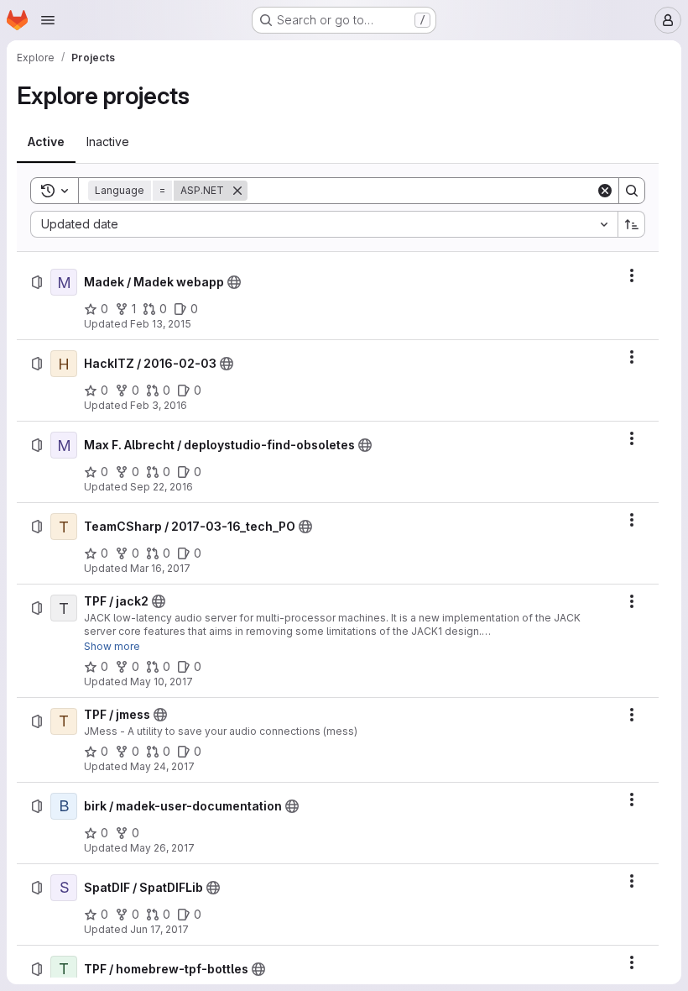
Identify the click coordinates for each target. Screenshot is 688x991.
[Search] (631, 190)
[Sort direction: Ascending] (631, 224)
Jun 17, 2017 (159, 929)
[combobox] (324, 224)
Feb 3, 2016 (158, 405)
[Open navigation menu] (47, 20)
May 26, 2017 (162, 848)
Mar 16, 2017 (160, 568)
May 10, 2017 (161, 681)
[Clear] (605, 191)
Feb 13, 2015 (160, 323)
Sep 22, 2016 (161, 486)
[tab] (46, 142)
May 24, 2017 (162, 766)
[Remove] (237, 191)
